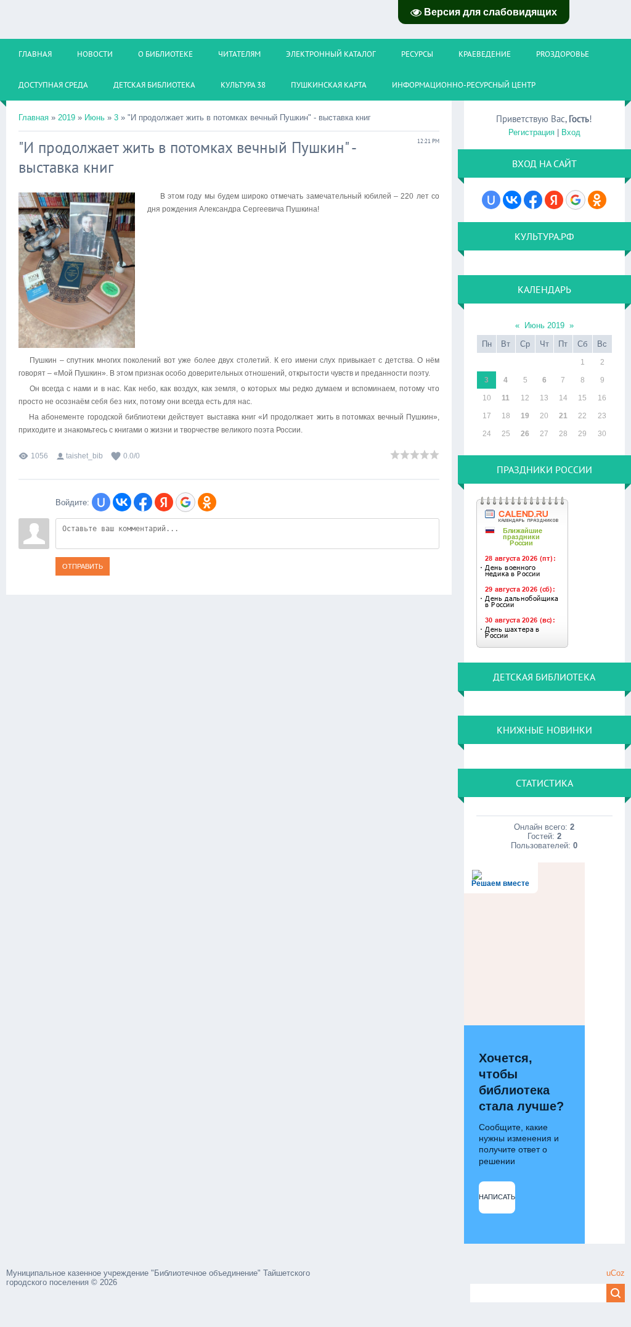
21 (563, 415)
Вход (570, 132)
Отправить (82, 566)
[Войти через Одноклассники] (207, 502)
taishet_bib (84, 456)
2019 (66, 117)
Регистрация (531, 132)
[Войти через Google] (185, 502)
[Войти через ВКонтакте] (122, 502)
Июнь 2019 (544, 325)
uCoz (615, 1273)
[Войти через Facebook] (143, 502)
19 (525, 415)
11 (506, 398)
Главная (33, 117)
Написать (497, 1197)
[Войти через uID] (101, 502)
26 (525, 433)
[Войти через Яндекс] (164, 502)
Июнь (94, 117)
